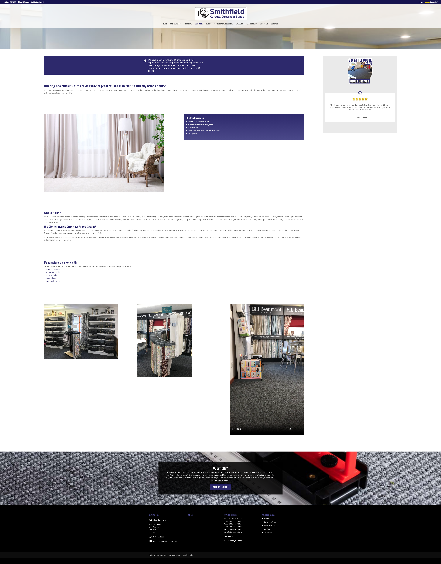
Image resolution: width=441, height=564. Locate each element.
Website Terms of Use (157, 555)
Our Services (175, 24)
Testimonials (251, 24)
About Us (264, 24)
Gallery (239, 24)
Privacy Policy (174, 555)
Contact (274, 24)
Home (165, 24)
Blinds (208, 24)
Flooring (188, 24)
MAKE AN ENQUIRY (220, 487)
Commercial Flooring (223, 24)
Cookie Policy (188, 555)
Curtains (199, 24)
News (421, 2)
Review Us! (434, 2)
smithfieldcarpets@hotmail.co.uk (165, 541)
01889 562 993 (158, 537)
